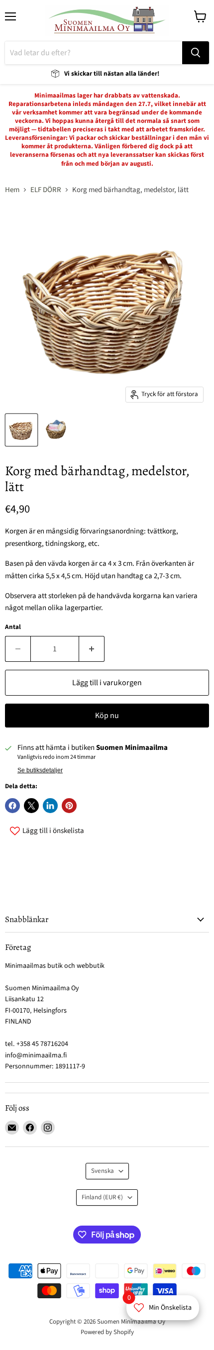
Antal (13, 627)
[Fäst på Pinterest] (69, 805)
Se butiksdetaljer (40, 770)
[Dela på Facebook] (12, 805)
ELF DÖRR (45, 190)
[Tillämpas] (195, 52)
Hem (12, 190)
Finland (102, 1197)
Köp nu (107, 715)
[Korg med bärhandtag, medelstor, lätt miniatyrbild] (21, 430)
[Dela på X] (31, 805)
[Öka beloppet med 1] (92, 649)
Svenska (102, 1170)
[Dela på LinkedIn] (50, 805)
